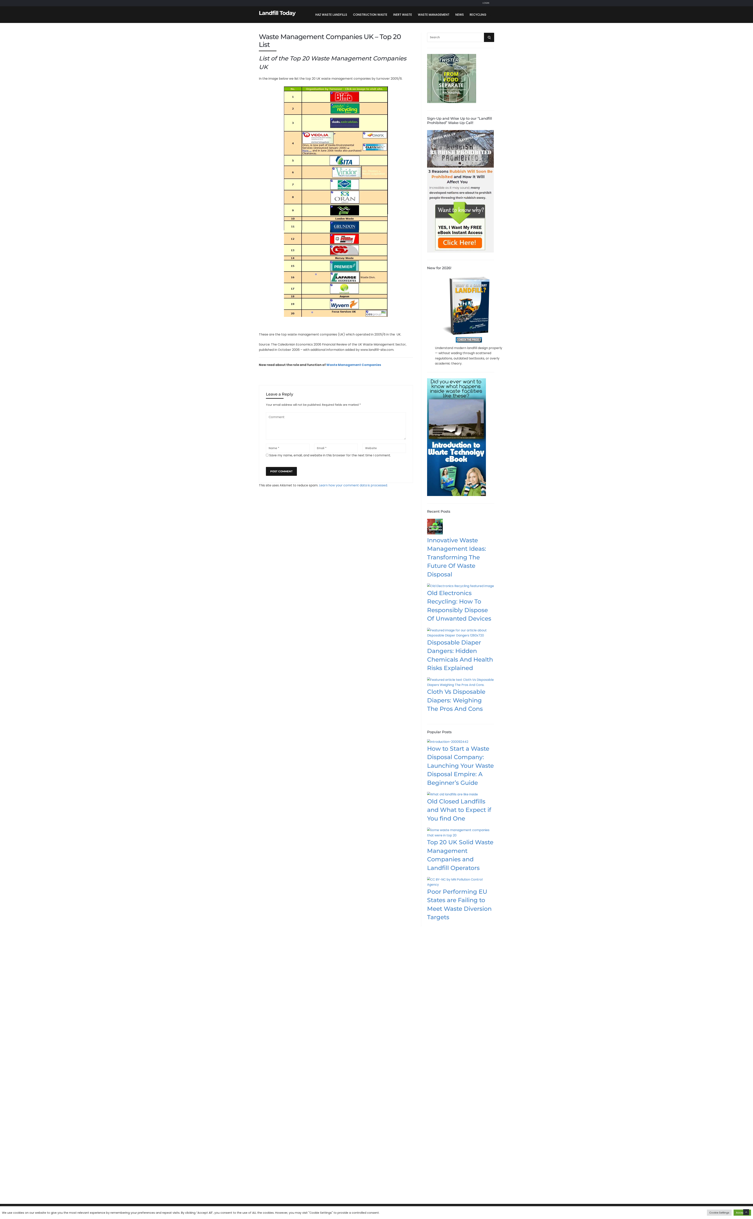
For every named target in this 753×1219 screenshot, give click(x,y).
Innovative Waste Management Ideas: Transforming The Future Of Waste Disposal (456, 557)
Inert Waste (402, 15)
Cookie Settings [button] (719, 1212)
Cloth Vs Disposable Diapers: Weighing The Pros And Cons (456, 700)
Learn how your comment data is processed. (353, 485)
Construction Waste (370, 15)
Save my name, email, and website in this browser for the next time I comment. (330, 455)
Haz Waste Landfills (331, 15)
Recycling (478, 15)
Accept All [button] (742, 1212)
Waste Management (433, 15)
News (459, 15)
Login (486, 3)
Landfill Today (277, 13)
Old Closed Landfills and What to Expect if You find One (459, 810)
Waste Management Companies (353, 365)
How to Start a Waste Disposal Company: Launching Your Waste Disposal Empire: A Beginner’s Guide (460, 765)
